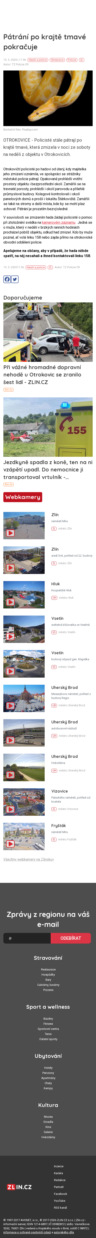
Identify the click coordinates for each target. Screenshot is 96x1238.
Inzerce (58, 1166)
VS (54, 632)
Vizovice (59, 791)
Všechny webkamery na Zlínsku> (28, 859)
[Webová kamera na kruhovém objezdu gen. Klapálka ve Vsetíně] (24, 663)
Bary (48, 979)
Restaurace (48, 969)
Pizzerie (48, 990)
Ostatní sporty (48, 1039)
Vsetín (57, 618)
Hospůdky (48, 974)
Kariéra (58, 1173)
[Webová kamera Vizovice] (24, 802)
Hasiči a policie (38, 59)
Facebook (60, 1194)
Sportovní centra (48, 1029)
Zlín (54, 514)
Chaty (48, 1083)
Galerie (48, 1132)
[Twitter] (15, 279)
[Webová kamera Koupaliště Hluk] (24, 594)
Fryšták (58, 825)
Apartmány (48, 1078)
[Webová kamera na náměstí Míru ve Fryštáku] (24, 836)
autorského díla (64, 1232)
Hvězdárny (48, 1137)
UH (54, 597)
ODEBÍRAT (71, 938)
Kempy (48, 1088)
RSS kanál (60, 1207)
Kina (48, 1127)
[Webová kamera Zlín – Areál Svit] (24, 560)
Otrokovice (57, 59)
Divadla (48, 1121)
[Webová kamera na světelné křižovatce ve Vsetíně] (24, 629)
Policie (72, 59)
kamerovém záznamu (58, 222)
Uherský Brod (64, 687)
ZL (81, 59)
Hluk (55, 583)
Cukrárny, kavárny (48, 984)
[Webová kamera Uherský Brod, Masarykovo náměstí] (24, 698)
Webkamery (22, 497)
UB (54, 705)
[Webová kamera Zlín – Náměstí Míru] (24, 525)
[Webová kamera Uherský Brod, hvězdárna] (24, 767)
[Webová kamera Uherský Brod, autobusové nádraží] (24, 733)
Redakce (59, 1180)
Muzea (48, 1116)
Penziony (48, 1073)
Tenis (48, 1034)
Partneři (59, 1187)
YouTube (59, 1200)
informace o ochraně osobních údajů (27, 1232)
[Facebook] (7, 279)
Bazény (48, 1018)
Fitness (48, 1023)
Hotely (48, 1067)
